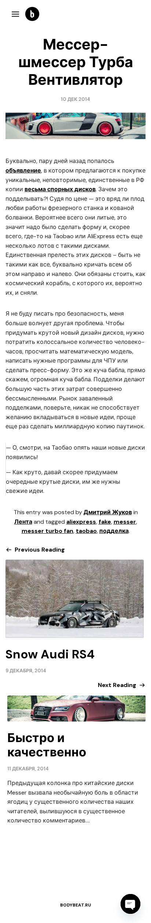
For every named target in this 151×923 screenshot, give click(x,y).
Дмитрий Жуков (108, 512)
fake (105, 522)
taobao (86, 531)
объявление (23, 170)
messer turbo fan (47, 531)
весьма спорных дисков (60, 189)
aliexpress (81, 522)
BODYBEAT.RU (75, 905)
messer (125, 522)
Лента (23, 522)
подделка (114, 531)
